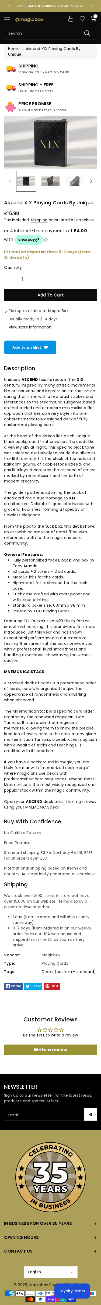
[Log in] (71, 18)
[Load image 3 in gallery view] (75, 181)
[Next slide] (92, 6)
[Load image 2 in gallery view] (50, 181)
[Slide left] (10, 181)
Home (14, 48)
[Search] (87, 33)
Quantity (13, 267)
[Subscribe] (90, 1114)
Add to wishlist (26, 347)
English (34, 1272)
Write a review (50, 1050)
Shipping (39, 220)
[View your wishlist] (82, 18)
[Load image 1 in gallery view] (26, 181)
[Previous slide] (9, 6)
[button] (9, 19)
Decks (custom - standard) (69, 971)
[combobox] (50, 33)
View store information (30, 327)
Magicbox (38, 1285)
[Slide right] (91, 181)
